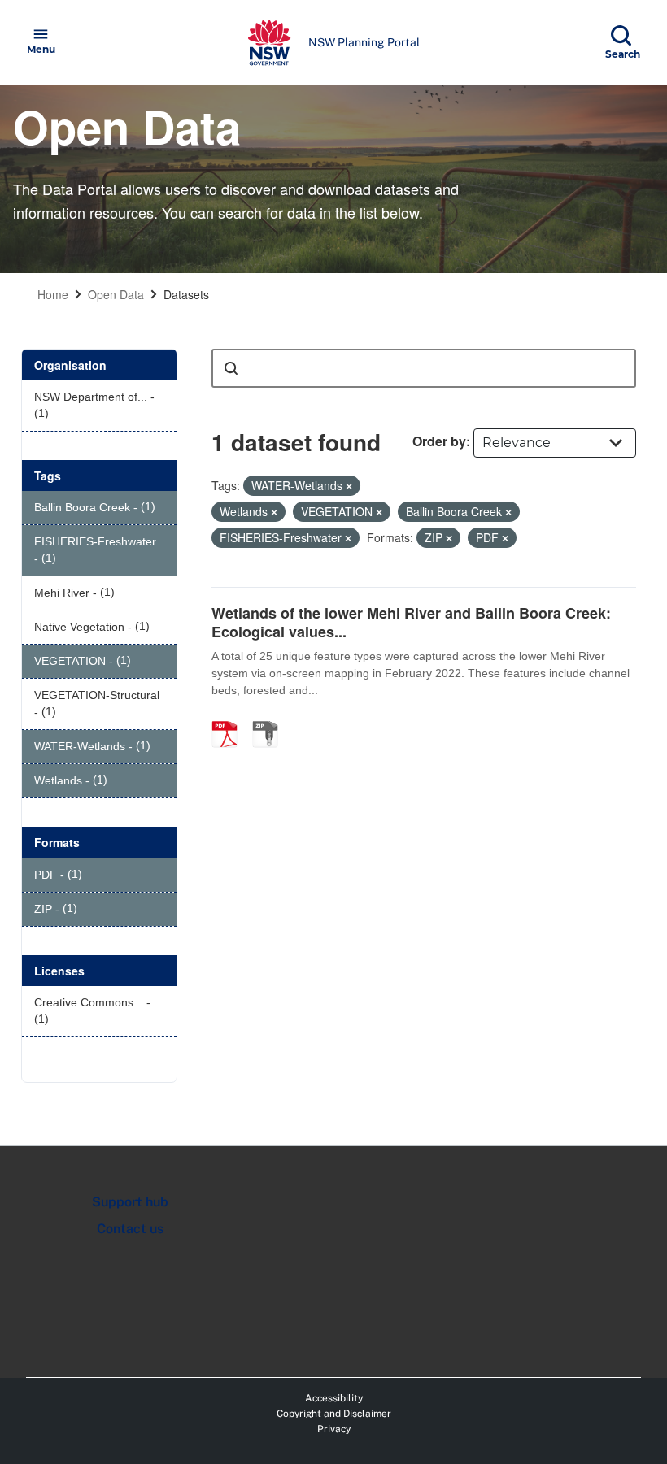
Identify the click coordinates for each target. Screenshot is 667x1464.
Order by (439, 441)
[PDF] (230, 717)
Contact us (130, 1228)
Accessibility (334, 1398)
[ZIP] (271, 717)
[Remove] (349, 486)
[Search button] (231, 368)
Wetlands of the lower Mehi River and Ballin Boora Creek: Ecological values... (411, 622)
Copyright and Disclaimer (334, 1413)
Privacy (334, 1429)
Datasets (186, 294)
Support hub (130, 1202)
